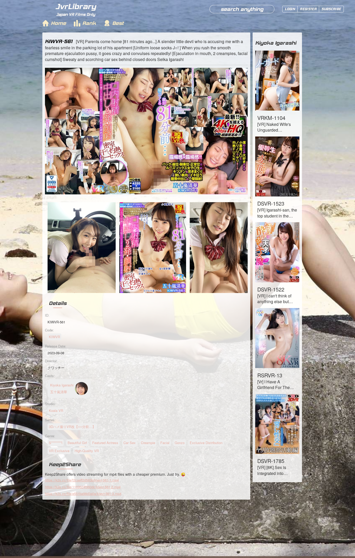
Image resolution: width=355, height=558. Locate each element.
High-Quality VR (87, 450)
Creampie (148, 442)
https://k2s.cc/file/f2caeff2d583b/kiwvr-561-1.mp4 (82, 480)
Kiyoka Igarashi (275, 43)
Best (118, 23)
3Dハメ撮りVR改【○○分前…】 (72, 426)
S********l (55, 442)
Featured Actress (105, 442)
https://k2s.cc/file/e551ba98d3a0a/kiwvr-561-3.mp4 (83, 493)
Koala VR (56, 410)
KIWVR (54, 336)
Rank (89, 23)
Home (58, 23)
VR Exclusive (59, 450)
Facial (164, 442)
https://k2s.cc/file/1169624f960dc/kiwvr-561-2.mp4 (83, 486)
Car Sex (129, 442)
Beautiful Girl (77, 442)
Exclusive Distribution (206, 442)
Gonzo (180, 442)
